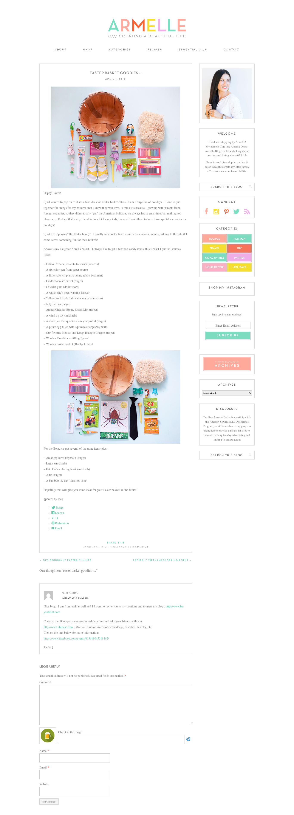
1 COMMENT (139, 547)
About (61, 50)
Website (44, 784)
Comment (45, 682)
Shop (88, 50)
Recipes (154, 50)
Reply (47, 647)
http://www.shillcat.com (58, 627)
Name (44, 751)
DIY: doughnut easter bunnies (65, 560)
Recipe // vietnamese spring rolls (162, 560)
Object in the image (70, 732)
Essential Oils (193, 50)
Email (44, 767)
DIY (104, 547)
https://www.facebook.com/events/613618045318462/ (76, 638)
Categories (120, 50)
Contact (231, 50)
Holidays (118, 547)
